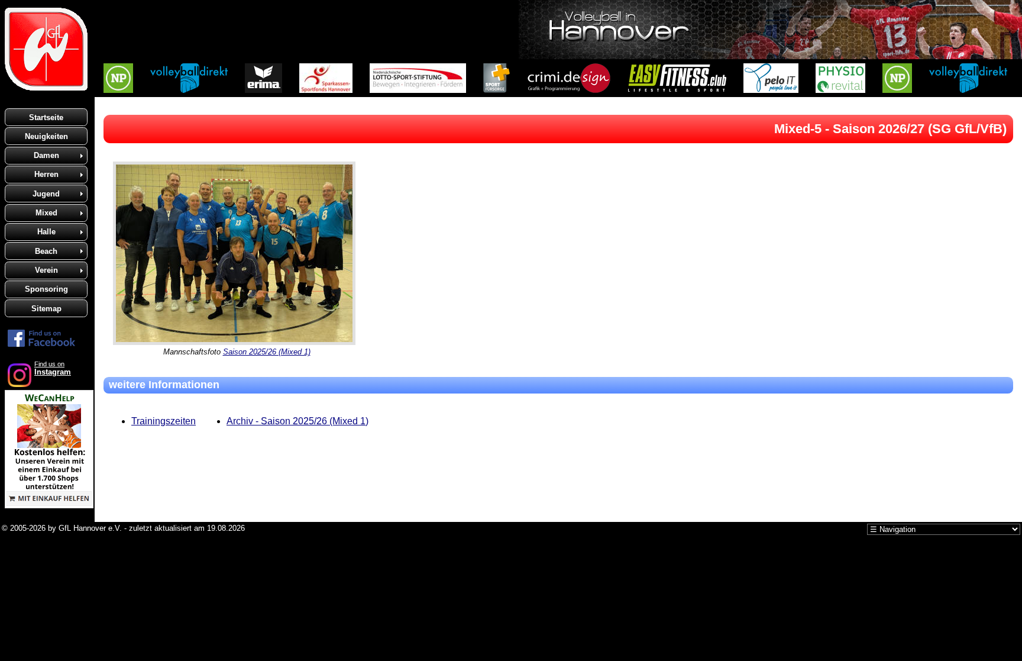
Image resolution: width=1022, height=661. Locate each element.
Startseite (46, 117)
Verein (46, 270)
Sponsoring (46, 289)
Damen (46, 155)
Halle (46, 231)
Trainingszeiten (163, 421)
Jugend (46, 193)
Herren (46, 174)
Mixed (46, 212)
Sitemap (46, 308)
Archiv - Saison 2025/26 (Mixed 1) (297, 421)
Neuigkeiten (46, 136)
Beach (46, 251)
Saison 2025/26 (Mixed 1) (267, 351)
